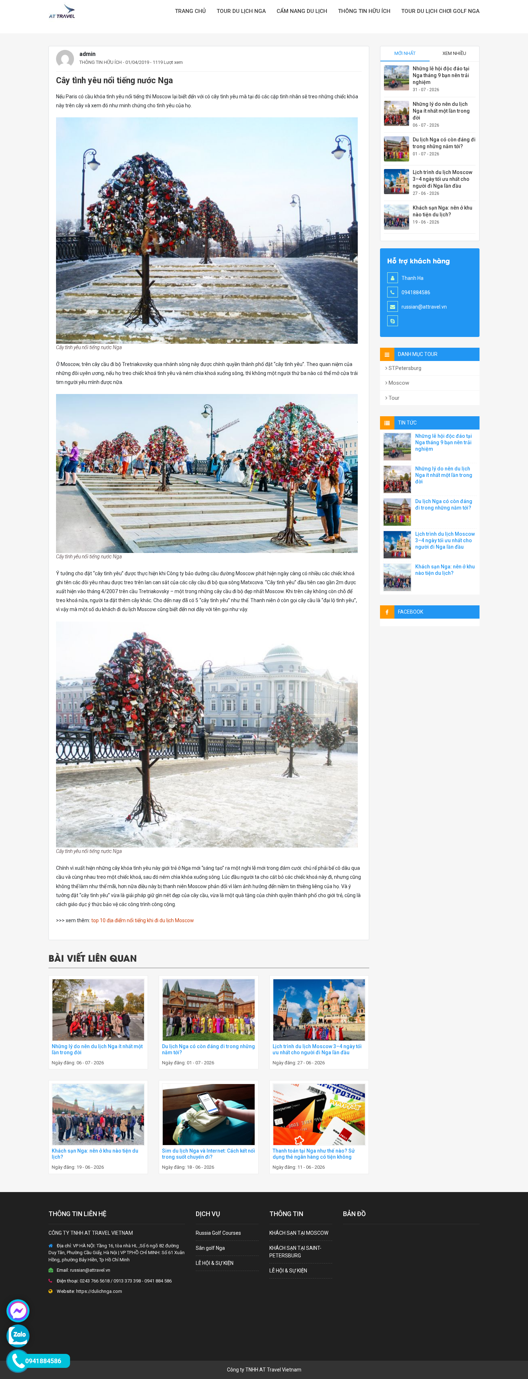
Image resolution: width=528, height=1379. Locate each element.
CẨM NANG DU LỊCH (302, 11)
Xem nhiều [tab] (454, 53)
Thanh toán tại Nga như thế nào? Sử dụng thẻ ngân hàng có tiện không (314, 1154)
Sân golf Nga (210, 1248)
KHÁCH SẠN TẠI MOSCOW (298, 1233)
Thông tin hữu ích (364, 11)
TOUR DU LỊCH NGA (241, 11)
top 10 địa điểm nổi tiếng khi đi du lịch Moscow (142, 920)
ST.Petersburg (404, 368)
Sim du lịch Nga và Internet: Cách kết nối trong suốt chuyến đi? (208, 1154)
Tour (393, 398)
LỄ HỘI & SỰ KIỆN (214, 1263)
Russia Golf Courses (218, 1233)
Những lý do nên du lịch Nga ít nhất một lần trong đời (441, 111)
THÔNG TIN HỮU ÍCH (100, 62)
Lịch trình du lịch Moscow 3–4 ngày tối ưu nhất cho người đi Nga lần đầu (317, 1049)
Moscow (398, 383)
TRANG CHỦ (190, 11)
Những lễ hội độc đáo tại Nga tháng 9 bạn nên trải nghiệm (441, 75)
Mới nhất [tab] (405, 53)
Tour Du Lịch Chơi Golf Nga (440, 11)
